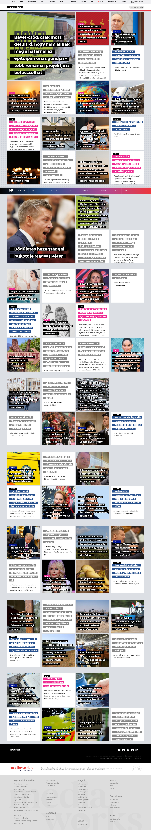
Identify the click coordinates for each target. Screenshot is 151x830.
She (92, 2)
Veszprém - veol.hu (52, 783)
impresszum (129, 756)
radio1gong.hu (115, 819)
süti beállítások (120, 756)
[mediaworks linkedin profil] (139, 768)
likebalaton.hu (82, 794)
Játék (124, 2)
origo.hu (48, 805)
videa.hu (113, 805)
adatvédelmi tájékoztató (92, 756)
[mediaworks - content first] (21, 768)
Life (21, 2)
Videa (42, 2)
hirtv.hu (48, 802)
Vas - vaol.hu (50, 780)
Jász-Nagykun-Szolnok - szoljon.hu (26, 810)
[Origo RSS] (136, 750)
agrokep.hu (50, 819)
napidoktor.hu (82, 797)
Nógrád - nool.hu (19, 815)
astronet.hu (82, 784)
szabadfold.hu (50, 800)
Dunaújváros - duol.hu (21, 797)
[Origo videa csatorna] (132, 750)
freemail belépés (136, 7)
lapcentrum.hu (115, 808)
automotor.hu (82, 786)
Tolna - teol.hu (19, 823)
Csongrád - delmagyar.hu (22, 794)
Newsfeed (52, 2)
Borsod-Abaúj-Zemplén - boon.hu (25, 792)
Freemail (63, 2)
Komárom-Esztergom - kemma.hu (25, 813)
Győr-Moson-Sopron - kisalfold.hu (25, 802)
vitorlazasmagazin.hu (85, 807)
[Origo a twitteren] (123, 750)
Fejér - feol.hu (18, 800)
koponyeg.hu (114, 802)
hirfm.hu (113, 822)
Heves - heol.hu (19, 807)
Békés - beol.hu (19, 789)
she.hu (112, 788)
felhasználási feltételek (107, 756)
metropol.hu (114, 783)
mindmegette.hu (83, 800)
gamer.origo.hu (83, 792)
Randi (101, 2)
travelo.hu (81, 802)
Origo (13, 2)
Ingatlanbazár (112, 2)
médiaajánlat (137, 756)
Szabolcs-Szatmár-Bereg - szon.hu (26, 821)
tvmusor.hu (81, 813)
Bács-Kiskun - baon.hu (21, 784)
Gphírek (83, 2)
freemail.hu (114, 800)
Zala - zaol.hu (50, 786)
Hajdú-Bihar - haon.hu (21, 805)
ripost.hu (113, 780)
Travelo (73, 2)
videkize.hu (82, 810)
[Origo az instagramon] (128, 750)
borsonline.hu (82, 824)
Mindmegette (32, 2)
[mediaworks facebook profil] (134, 768)
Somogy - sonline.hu (21, 818)
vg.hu (48, 816)
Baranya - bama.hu (20, 786)
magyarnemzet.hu (52, 797)
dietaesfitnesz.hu (84, 805)
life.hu (112, 786)
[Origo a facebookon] (119, 750)
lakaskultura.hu (83, 789)
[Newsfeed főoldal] (15, 750)
